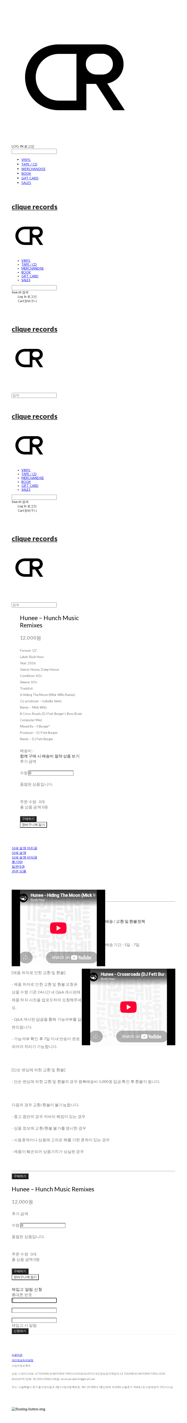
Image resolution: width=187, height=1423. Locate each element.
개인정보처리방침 (22, 1360)
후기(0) (17, 862)
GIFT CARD (29, 178)
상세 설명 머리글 (24, 848)
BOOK (26, 173)
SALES (26, 182)
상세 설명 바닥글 (24, 857)
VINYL (26, 159)
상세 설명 (19, 853)
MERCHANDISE (33, 169)
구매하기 (20, 1176)
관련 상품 (19, 871)
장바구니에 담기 (25, 1277)
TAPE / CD (29, 164)
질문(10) (18, 866)
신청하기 (20, 1331)
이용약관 (17, 1354)
